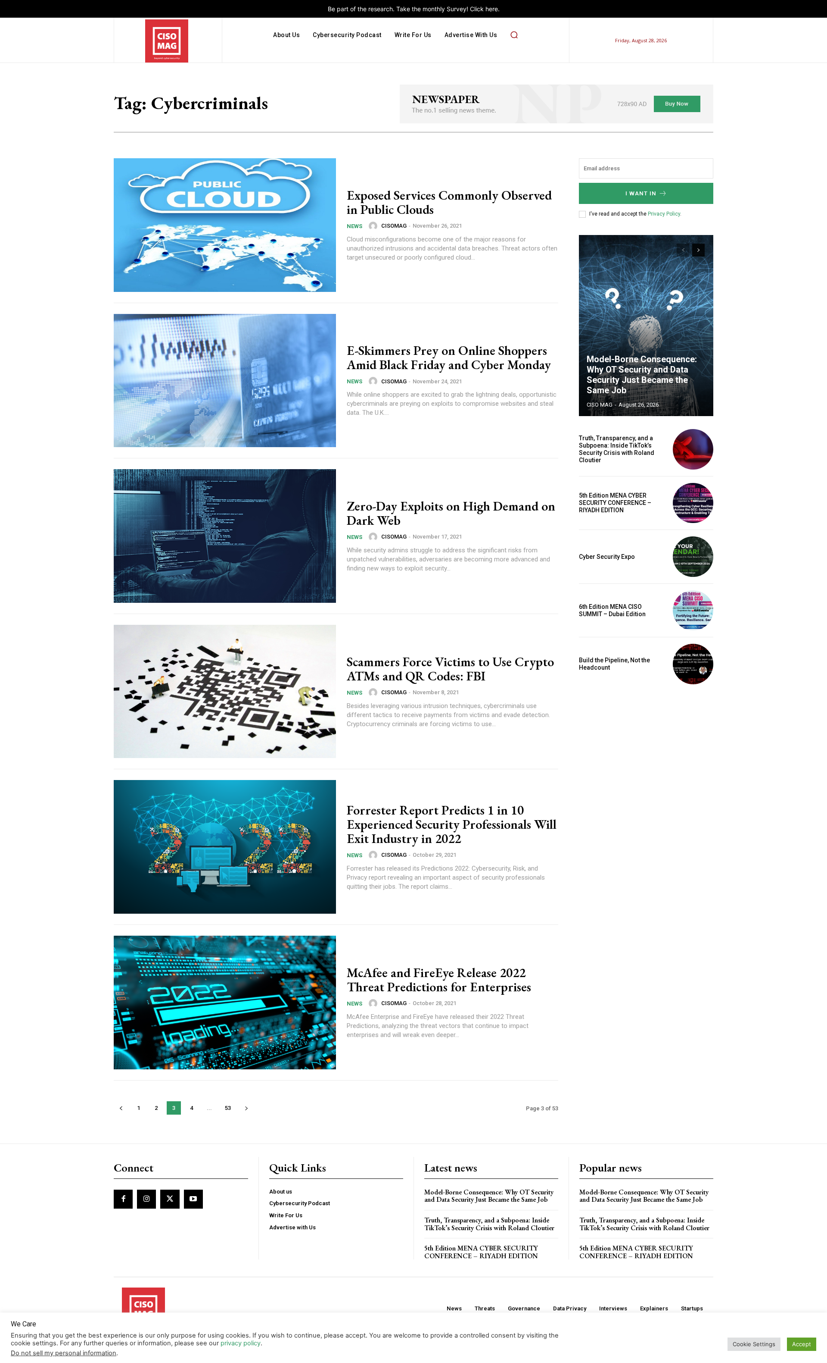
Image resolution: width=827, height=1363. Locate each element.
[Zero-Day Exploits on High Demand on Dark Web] (225, 536)
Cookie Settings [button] (754, 1344)
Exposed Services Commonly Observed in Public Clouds (449, 202)
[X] (169, 1199)
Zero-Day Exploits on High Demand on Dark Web (451, 513)
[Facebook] (123, 1199)
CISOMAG (394, 225)
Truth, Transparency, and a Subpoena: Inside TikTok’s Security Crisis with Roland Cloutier (616, 449)
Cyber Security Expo (607, 556)
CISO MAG (599, 404)
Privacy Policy (664, 214)
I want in (640, 193)
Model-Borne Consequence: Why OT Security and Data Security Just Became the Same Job (642, 374)
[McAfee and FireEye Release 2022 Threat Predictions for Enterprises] (225, 1002)
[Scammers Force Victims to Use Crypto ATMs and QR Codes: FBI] (225, 691)
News (354, 226)
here (491, 9)
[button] (514, 35)
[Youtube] (193, 1199)
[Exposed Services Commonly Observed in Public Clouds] (225, 225)
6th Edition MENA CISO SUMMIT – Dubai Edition (612, 610)
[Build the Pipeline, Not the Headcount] (693, 664)
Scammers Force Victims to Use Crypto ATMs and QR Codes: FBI (450, 668)
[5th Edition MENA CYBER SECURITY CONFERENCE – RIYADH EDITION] (693, 503)
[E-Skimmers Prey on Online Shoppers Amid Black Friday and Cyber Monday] (225, 381)
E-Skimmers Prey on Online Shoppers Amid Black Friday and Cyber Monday (449, 357)
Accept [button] (801, 1344)
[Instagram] (146, 1199)
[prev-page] (121, 1108)
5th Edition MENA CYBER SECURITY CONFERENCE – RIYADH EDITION (615, 503)
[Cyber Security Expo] (693, 556)
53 (228, 1108)
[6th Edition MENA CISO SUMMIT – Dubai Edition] (693, 610)
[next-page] (246, 1108)
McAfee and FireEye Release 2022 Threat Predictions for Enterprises (439, 979)
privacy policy (241, 1343)
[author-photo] (374, 226)
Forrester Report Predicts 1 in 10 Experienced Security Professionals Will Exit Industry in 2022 (452, 824)
